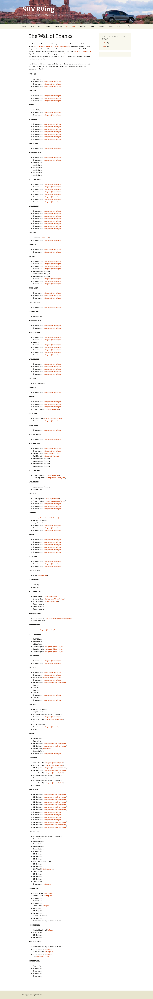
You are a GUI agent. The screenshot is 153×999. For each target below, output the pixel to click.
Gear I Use (58, 26)
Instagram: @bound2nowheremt (54, 682)
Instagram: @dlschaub (51, 453)
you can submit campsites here (68, 54)
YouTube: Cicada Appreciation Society (58, 618)
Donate (101, 26)
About (111, 26)
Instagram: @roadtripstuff (52, 418)
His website (47, 748)
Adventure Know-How (62, 46)
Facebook (45, 238)
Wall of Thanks (70, 26)
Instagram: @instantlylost (53, 719)
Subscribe (83, 26)
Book (40, 26)
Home (24, 26)
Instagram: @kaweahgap (52, 81)
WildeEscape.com (47, 869)
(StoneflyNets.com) (50, 596)
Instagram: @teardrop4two (48, 630)
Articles (103, 43)
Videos (48, 26)
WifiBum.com (42, 575)
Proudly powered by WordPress (32, 995)
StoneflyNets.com (52, 409)
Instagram (47, 884)
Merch (93, 26)
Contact (120, 26)
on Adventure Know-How (82, 51)
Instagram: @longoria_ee (54, 646)
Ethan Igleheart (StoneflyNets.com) (46, 518)
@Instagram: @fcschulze (52, 677)
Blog (32, 26)
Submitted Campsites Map (42, 46)
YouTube (50, 930)
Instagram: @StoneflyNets (55, 478)
